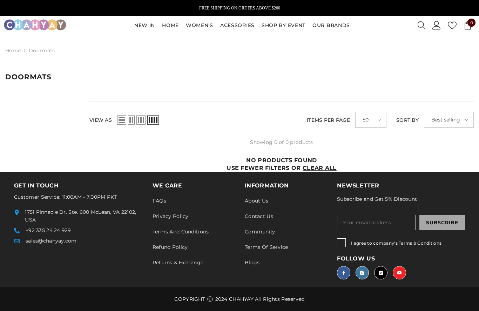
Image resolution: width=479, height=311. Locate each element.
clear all (320, 168)
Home (13, 50)
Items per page (328, 120)
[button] (121, 120)
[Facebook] (343, 272)
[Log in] (436, 25)
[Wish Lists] (452, 25)
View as (100, 120)
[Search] (421, 25)
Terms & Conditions (420, 243)
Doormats (42, 50)
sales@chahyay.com (51, 241)
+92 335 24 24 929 (48, 230)
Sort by (407, 120)
